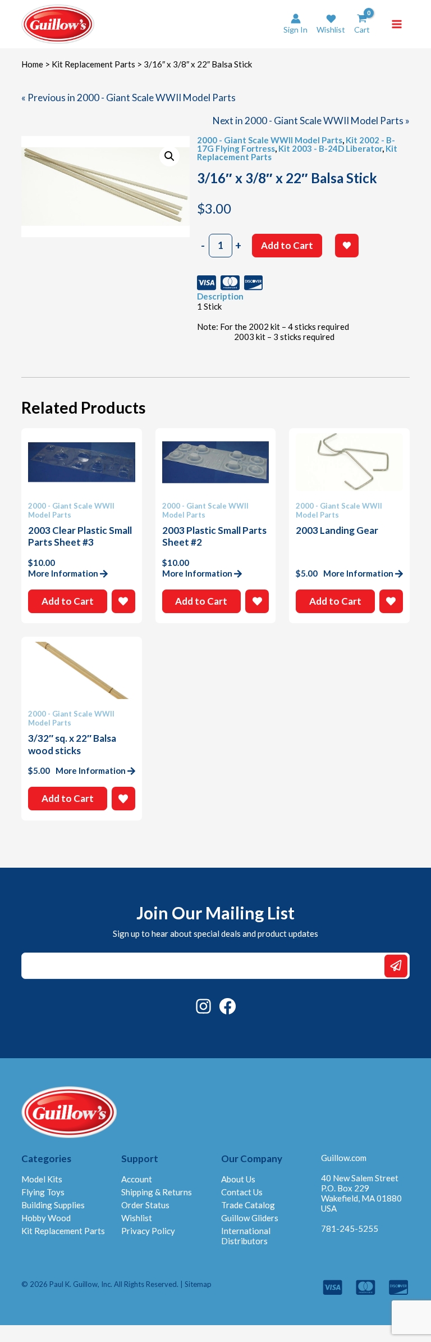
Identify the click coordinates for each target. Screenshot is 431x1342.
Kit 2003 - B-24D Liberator (330, 148)
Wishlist (136, 1218)
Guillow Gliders (249, 1218)
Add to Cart (287, 245)
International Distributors (245, 1236)
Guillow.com (343, 1158)
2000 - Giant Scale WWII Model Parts (269, 140)
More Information (63, 573)
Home (32, 64)
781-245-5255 (349, 1228)
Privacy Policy (148, 1231)
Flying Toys (43, 1192)
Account (136, 1179)
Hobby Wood (46, 1218)
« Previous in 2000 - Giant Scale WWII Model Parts (128, 97)
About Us (238, 1179)
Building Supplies (53, 1205)
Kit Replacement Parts (93, 64)
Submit (395, 965)
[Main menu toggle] (396, 24)
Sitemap (198, 1284)
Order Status (145, 1205)
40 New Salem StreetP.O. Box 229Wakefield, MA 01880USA (361, 1193)
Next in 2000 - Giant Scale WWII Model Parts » (311, 120)
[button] (331, 23)
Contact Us (242, 1192)
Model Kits (41, 1179)
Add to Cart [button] (68, 601)
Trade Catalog (248, 1205)
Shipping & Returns (156, 1192)
